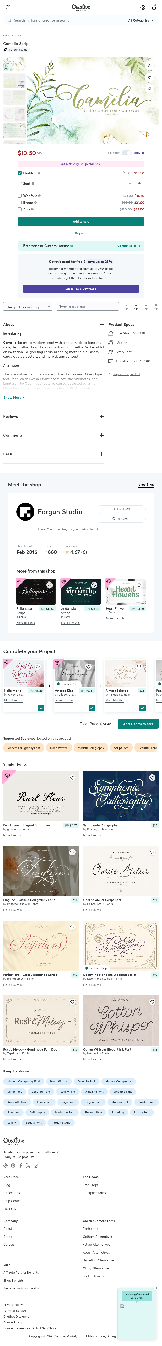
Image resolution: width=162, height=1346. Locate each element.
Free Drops (91, 1185)
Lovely (11, 1123)
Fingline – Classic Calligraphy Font (29, 900)
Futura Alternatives (96, 1244)
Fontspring (90, 1229)
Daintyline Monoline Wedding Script (109, 975)
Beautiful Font (41, 1092)
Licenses (9, 1209)
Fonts (6, 35)
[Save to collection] (150, 89)
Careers (9, 1244)
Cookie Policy (12, 1322)
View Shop (146, 484)
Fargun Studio (61, 1123)
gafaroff (12, 829)
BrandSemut (15, 979)
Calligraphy (37, 1112)
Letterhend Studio (98, 979)
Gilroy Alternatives (96, 1268)
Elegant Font (93, 1102)
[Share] (150, 66)
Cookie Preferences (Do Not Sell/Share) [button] (30, 1328)
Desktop (29, 173)
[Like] (150, 77)
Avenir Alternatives (96, 1252)
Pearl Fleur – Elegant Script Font (27, 825)
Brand (7, 1237)
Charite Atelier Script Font (102, 900)
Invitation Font (64, 1112)
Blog (6, 1185)
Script (18, 35)
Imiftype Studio (17, 904)
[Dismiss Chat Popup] (156, 1288)
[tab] (14, 64)
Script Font (14, 1092)
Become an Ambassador (21, 1288)
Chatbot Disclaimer (16, 1316)
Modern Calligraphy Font (23, 1081)
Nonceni (92, 1053)
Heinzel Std (94, 904)
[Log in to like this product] (49, 585)
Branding (118, 1112)
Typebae (12, 1053)
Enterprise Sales (94, 1193)
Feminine (13, 1112)
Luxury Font (142, 1112)
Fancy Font (44, 1102)
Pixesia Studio (118, 694)
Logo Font (68, 1102)
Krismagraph (95, 829)
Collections (11, 1193)
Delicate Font (86, 1081)
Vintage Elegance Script (72, 690)
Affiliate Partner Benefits (21, 1272)
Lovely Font (67, 1092)
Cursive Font (146, 1102)
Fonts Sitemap (93, 1276)
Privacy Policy (13, 1305)
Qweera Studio (17, 694)
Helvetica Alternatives (99, 1260)
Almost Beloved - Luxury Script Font (131, 690)
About (7, 1229)
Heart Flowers (116, 609)
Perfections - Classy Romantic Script (30, 975)
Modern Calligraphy (118, 1081)
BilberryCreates (68, 694)
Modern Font (120, 1102)
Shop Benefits (13, 1281)
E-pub (28, 202)
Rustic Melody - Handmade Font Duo (30, 1050)
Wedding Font (123, 1092)
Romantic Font (17, 1102)
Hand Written (59, 1081)
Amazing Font (94, 1092)
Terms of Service (14, 1310)
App (26, 209)
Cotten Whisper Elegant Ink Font (107, 1050)
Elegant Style (93, 1112)
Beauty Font (34, 1123)
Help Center (12, 1201)
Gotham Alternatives (98, 1237)
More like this (25, 622)
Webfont (30, 196)
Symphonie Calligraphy (100, 825)
